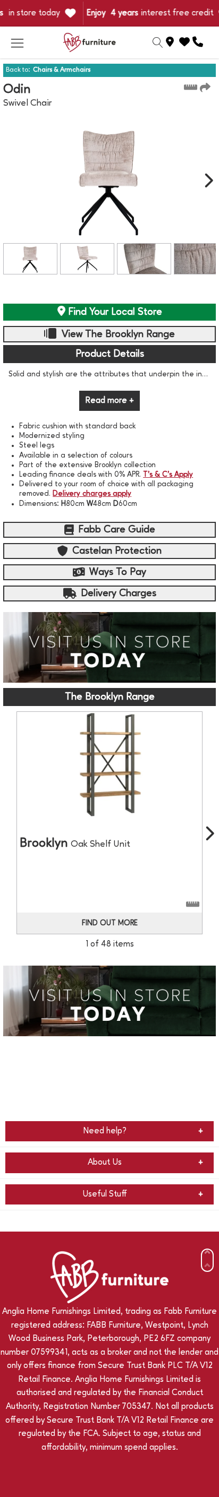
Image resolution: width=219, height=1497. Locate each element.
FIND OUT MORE (110, 923)
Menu (17, 42)
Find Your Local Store (113, 312)
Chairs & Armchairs (61, 69)
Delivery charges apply (92, 493)
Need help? (105, 1131)
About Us (105, 1162)
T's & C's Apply (168, 474)
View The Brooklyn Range (117, 334)
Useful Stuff (104, 1194)
